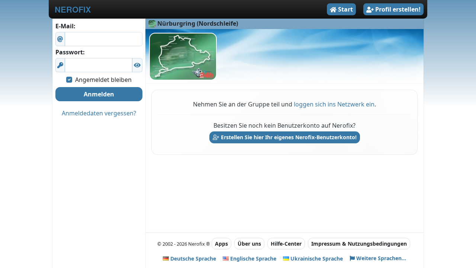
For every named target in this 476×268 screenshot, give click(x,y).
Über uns (249, 243)
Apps (221, 243)
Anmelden (99, 94)
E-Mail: (65, 26)
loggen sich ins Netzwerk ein (334, 104)
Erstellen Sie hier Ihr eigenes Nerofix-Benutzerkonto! (288, 137)
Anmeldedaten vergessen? (99, 113)
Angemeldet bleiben (103, 80)
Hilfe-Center (286, 243)
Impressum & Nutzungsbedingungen (359, 243)
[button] (137, 65)
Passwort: (70, 52)
